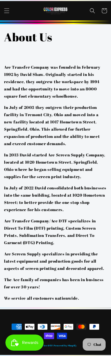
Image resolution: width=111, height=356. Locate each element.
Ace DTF (48, 345)
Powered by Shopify (65, 345)
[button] (7, 11)
